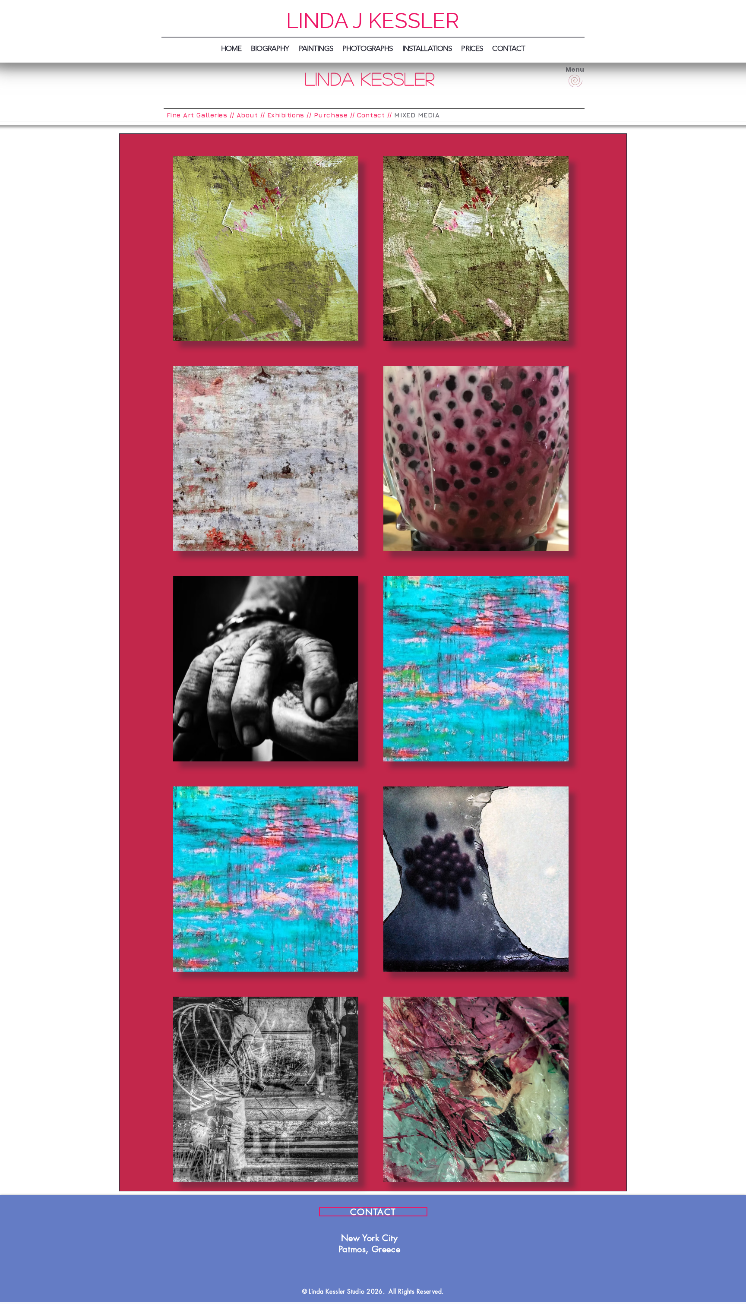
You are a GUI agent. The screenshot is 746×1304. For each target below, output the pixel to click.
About (247, 115)
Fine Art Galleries (197, 115)
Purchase (331, 115)
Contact (371, 115)
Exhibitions (285, 115)
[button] (472, 48)
